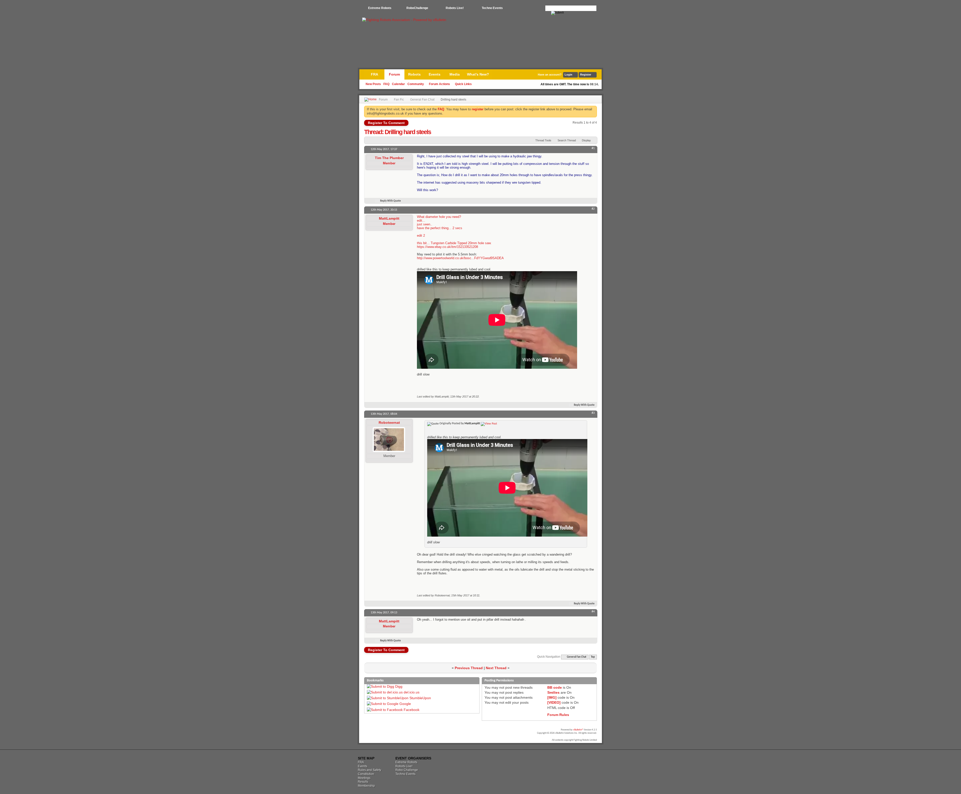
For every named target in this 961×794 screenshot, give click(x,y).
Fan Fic (399, 99)
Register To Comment (386, 123)
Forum (394, 74)
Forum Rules (558, 715)
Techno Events (492, 8)
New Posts (373, 84)
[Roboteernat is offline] (389, 439)
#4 (593, 611)
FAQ (386, 84)
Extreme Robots (379, 8)
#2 (593, 208)
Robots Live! (455, 8)
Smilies (553, 692)
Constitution (366, 774)
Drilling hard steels (408, 131)
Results (363, 781)
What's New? (478, 74)
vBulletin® (578, 729)
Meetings (364, 778)
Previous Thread (469, 668)
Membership (366, 785)
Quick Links (463, 84)
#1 (593, 148)
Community (415, 84)
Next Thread (496, 668)
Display (586, 140)
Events (434, 74)
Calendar (398, 84)
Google (405, 704)
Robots (414, 74)
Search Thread (567, 140)
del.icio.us (411, 692)
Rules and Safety (369, 770)
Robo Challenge (406, 770)
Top (593, 657)
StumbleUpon (420, 698)
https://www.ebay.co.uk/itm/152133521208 (447, 247)
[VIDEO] (554, 702)
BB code (554, 687)
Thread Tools (543, 140)
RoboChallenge (417, 8)
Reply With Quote (390, 201)
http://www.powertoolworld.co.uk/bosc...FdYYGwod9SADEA (460, 258)
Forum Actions (439, 84)
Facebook (411, 710)
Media (454, 74)
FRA (374, 74)
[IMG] (552, 697)
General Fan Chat (422, 99)
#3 (593, 413)
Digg (398, 686)
